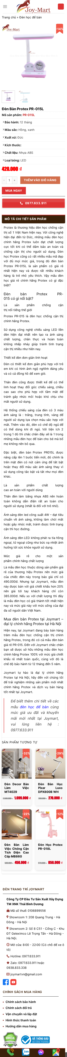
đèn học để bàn (34, 707)
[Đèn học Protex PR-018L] (50, 824)
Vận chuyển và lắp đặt (21, 1014)
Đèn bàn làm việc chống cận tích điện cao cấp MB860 (16, 850)
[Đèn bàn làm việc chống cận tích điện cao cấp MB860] (17, 824)
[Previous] (7, 55)
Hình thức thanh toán (21, 1020)
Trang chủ (9, 17)
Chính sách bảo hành (21, 1002)
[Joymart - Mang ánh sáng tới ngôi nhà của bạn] (33, 6)
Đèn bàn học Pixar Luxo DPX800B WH (50, 788)
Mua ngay (13, 190)
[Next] (59, 55)
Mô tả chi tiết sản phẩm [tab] (25, 219)
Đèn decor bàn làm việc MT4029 (16, 788)
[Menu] (5, 6)
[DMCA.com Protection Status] (10, 1040)
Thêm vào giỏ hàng (40, 180)
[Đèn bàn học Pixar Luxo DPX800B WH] (50, 764)
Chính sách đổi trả (19, 1008)
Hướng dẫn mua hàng (21, 1026)
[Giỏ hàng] (61, 7)
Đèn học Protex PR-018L (50, 847)
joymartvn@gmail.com (26, 974)
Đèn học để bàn (30, 17)
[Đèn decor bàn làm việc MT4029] (17, 764)
